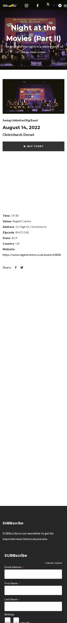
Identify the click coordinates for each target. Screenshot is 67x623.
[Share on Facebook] (15, 267)
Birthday (9, 614)
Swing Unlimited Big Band (20, 120)
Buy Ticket (35, 146)
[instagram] (26, 6)
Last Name (12, 599)
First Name (12, 583)
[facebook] (38, 6)
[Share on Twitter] (21, 267)
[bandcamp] (60, 6)
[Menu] (65, 5)
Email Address (13, 567)
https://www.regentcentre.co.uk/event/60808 (32, 254)
